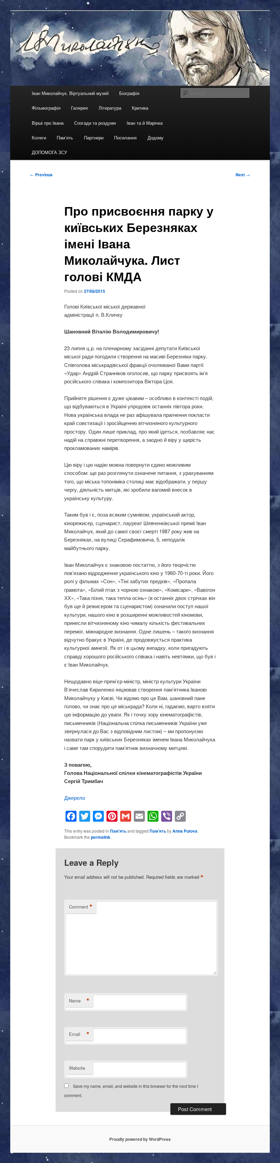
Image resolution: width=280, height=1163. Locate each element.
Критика (140, 108)
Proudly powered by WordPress (140, 1139)
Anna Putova (184, 831)
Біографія (129, 93)
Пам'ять (118, 831)
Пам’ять (65, 137)
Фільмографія (46, 108)
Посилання (125, 137)
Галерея (79, 108)
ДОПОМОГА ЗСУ (49, 152)
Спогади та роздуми (95, 123)
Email (79, 1034)
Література (110, 108)
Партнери (93, 137)
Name (79, 1000)
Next (243, 175)
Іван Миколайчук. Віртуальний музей (70, 93)
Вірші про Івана (48, 123)
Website (77, 1068)
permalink (100, 837)
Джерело (74, 797)
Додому (156, 137)
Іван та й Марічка (145, 123)
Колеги (39, 137)
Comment (81, 906)
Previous (41, 175)
